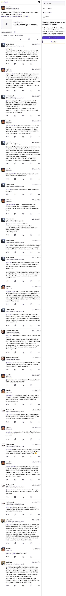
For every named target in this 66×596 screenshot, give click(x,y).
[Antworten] (4, 39)
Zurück (6, 2)
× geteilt (4, 35)
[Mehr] (37, 40)
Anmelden (54, 42)
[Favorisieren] (21, 39)
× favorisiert (19, 35)
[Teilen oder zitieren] (12, 39)
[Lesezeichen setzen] (29, 39)
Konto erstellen (53, 38)
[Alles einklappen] (39, 2)
